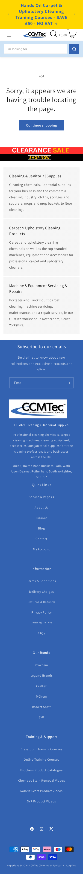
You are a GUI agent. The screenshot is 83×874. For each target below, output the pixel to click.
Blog (41, 528)
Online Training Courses (41, 759)
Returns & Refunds (41, 602)
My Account (41, 549)
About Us (41, 507)
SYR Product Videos (41, 801)
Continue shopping (41, 125)
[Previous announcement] (8, 14)
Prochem (41, 665)
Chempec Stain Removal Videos (41, 780)
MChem (41, 696)
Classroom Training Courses (41, 749)
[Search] (74, 49)
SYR (41, 717)
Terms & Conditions (41, 581)
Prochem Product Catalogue (41, 770)
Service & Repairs (41, 497)
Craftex (41, 686)
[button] (9, 35)
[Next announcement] (74, 14)
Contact (41, 539)
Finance (41, 518)
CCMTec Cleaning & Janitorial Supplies (52, 865)
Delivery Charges (41, 592)
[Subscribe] (68, 383)
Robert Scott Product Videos (41, 791)
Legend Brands (41, 675)
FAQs (41, 633)
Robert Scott (41, 707)
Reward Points (41, 623)
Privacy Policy (41, 612)
